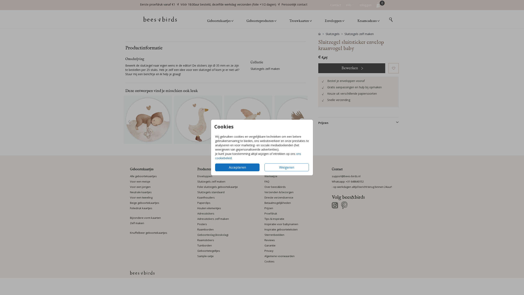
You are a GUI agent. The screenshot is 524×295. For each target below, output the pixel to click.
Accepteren (237, 167)
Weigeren (286, 167)
